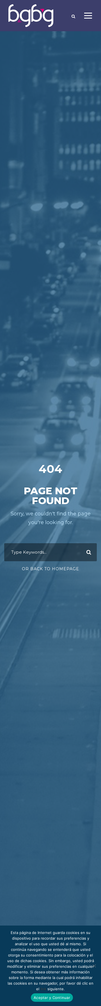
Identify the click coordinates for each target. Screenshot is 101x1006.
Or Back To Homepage (50, 568)
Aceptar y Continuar (52, 997)
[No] (94, 966)
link (43, 989)
